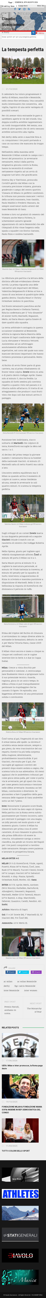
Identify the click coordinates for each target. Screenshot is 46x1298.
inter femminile (11, 990)
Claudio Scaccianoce (9, 21)
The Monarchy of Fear (34, 1010)
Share (11, 972)
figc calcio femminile (25, 986)
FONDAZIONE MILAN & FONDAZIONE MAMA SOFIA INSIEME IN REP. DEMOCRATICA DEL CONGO (22, 1110)
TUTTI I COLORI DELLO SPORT (16, 1151)
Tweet (24, 972)
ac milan (8, 981)
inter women (30, 990)
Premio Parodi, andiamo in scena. (11, 1010)
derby (7, 986)
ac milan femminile (27, 981)
